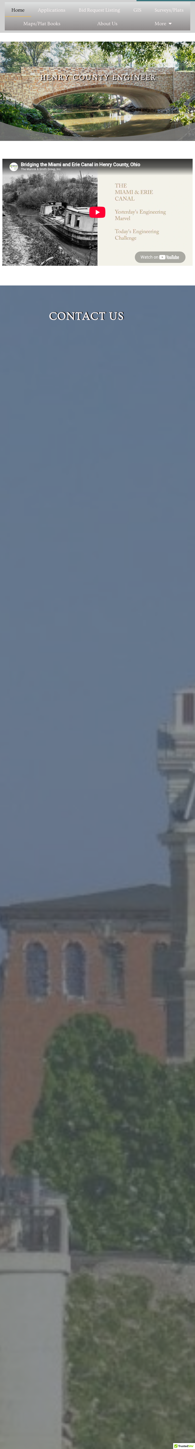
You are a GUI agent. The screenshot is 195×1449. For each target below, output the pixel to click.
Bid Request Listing (99, 10)
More (160, 23)
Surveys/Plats (169, 10)
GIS (137, 10)
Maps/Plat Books (41, 23)
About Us (107, 23)
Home (17, 10)
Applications (51, 10)
